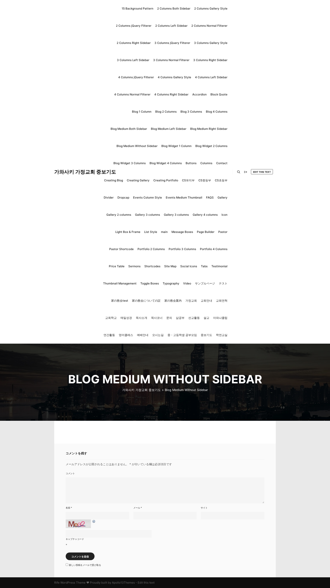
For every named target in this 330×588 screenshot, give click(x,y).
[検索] (238, 172)
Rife (57, 582)
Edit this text (262, 171)
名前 (69, 507)
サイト (204, 507)
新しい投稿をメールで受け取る (85, 565)
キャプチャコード (75, 539)
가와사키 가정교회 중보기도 (73, 172)
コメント (70, 473)
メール (137, 507)
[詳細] (245, 172)
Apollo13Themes (123, 582)
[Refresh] (94, 521)
